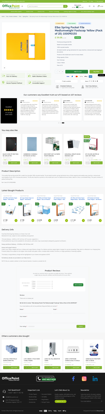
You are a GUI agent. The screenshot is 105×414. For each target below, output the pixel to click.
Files (20, 16)
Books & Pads (33, 397)
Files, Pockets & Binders (11, 16)
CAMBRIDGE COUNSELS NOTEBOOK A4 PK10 (30, 155)
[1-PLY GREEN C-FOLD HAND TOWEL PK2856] (32, 349)
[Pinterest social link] (93, 81)
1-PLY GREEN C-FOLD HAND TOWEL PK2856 (32, 359)
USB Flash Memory (91, 362)
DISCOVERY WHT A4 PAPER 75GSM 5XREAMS (52, 155)
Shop (92, 1)
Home (3, 16)
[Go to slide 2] (60, 122)
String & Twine (46, 402)
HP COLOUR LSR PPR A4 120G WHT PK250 (92, 155)
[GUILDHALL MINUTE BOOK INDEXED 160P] (73, 144)
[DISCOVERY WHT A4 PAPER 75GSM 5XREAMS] (52, 144)
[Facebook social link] (89, 81)
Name (22, 309)
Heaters (46, 362)
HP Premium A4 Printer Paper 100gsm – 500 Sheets (60, 198)
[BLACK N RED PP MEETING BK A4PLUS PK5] (11, 144)
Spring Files (25, 16)
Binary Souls (100, 411)
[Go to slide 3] (63, 122)
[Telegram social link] (97, 81)
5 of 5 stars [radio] (33, 326)
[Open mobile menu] (22, 6)
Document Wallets (46, 394)
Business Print (33, 399)
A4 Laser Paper (48, 158)
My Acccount (100, 1)
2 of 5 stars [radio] (30, 326)
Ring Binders (45, 399)
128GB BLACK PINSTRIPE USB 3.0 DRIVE (93, 359)
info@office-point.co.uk (12, 397)
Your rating (23, 326)
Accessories (68, 362)
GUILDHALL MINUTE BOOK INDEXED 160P (72, 155)
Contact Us (60, 401)
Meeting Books (7, 158)
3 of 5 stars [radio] (31, 326)
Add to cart (78, 71)
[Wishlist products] (89, 6)
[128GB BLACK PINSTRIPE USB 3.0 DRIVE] (94, 349)
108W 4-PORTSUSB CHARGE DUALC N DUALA (72, 359)
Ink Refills (44, 397)
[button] (14, 162)
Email (55, 309)
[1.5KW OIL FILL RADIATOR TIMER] (52, 349)
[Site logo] (11, 6)
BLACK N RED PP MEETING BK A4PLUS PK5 (10, 155)
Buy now (96, 71)
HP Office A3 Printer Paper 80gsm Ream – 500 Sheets (78, 198)
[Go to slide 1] (58, 122)
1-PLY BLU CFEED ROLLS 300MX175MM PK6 (10, 359)
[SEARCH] (65, 6)
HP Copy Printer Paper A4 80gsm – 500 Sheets (27, 198)
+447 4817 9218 (49, 379)
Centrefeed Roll (7, 362)
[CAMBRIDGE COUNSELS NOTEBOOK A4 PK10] (31, 144)
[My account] (93, 6)
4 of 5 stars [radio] (32, 326)
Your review (23, 316)
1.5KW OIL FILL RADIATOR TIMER (52, 359)
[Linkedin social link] (95, 81)
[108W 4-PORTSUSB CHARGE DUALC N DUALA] (73, 349)
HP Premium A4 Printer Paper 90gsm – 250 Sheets (94, 198)
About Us (85, 1)
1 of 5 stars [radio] (29, 326)
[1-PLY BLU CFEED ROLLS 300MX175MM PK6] (11, 349)
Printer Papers (33, 394)
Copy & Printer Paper (7, 195)
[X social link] (91, 81)
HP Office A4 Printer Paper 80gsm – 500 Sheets (10, 198)
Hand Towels (27, 362)
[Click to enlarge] (4, 68)
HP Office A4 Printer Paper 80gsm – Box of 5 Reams (44, 198)
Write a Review (78, 284)
